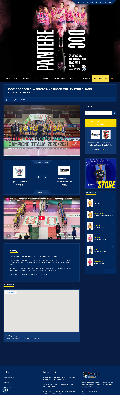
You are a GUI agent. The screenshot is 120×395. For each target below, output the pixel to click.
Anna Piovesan (99, 263)
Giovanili (45, 78)
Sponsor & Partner (58, 78)
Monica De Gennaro (101, 251)
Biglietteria (73, 78)
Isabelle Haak (99, 227)
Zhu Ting (97, 203)
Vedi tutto (110, 271)
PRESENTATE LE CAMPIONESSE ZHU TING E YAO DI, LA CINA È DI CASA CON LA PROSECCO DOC (59, 379)
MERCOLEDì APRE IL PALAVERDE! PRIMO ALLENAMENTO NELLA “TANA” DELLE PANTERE (59, 392)
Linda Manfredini (100, 239)
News (35, 78)
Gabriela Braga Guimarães (103, 215)
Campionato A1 (97, 149)
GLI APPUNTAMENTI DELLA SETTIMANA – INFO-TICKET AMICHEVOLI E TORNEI (58, 385)
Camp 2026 (86, 78)
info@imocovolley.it (87, 394)
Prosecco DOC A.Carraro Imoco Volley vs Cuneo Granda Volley (100, 144)
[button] (5, 389)
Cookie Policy (7, 392)
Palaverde (107, 149)
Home (8, 78)
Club (15, 78)
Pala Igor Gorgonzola (14, 336)
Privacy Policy (7, 387)
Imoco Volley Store (100, 78)
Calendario (25, 78)
